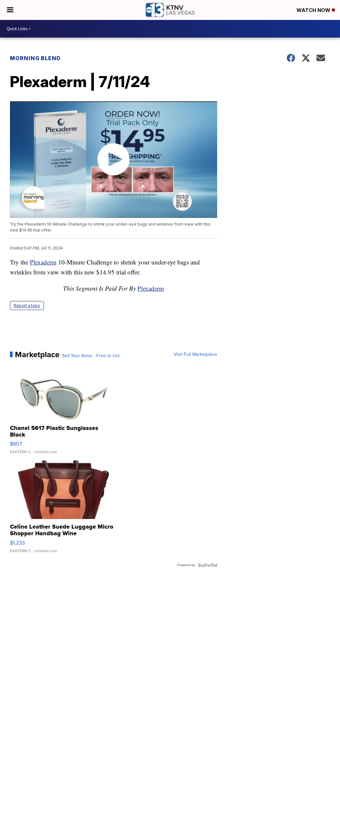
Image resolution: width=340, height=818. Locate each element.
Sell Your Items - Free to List (91, 356)
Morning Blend (35, 58)
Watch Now (314, 10)
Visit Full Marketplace (195, 354)
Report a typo (27, 305)
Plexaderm (43, 262)
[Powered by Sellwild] (207, 565)
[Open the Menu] (10, 10)
